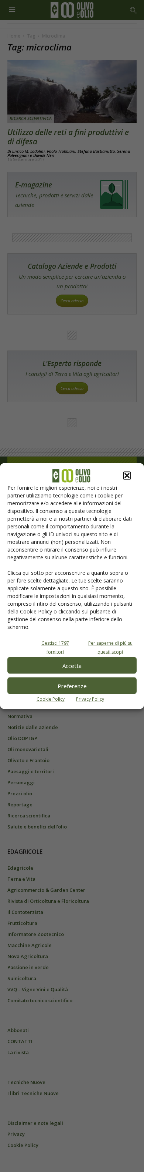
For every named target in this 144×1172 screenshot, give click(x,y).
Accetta (72, 665)
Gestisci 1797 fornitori (55, 647)
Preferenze (72, 685)
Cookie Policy (51, 699)
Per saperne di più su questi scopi (110, 647)
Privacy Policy (90, 699)
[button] (127, 475)
